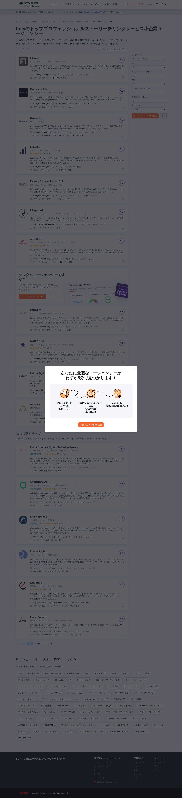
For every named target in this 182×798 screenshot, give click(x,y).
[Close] (134, 369)
